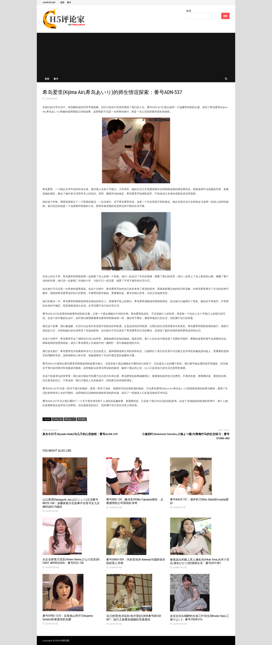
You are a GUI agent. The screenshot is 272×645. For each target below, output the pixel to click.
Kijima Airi (57, 419)
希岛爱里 (82, 419)
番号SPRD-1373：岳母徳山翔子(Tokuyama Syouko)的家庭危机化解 (67, 617)
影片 (69, 2)
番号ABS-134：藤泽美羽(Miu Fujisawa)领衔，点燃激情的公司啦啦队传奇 (134, 501)
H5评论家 (64, 640)
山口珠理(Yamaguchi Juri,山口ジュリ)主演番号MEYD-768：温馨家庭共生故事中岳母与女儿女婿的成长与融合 (71, 503)
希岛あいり (70, 419)
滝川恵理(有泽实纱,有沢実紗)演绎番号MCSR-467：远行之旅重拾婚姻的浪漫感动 (134, 617)
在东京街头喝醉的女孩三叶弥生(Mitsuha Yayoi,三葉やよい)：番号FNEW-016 (199, 617)
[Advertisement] (136, 54)
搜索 (188, 10)
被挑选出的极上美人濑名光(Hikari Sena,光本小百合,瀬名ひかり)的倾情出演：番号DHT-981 (199, 561)
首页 (62, 2)
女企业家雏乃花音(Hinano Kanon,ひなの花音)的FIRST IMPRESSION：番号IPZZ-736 (71, 561)
